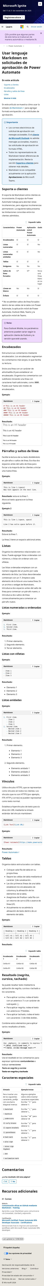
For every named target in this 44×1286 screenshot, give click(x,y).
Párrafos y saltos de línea (14, 91)
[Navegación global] (2, 27)
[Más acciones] (40, 46)
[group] (22, 261)
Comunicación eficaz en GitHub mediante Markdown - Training (19, 1206)
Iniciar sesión (36, 27)
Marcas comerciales (26, 1279)
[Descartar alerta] (40, 4)
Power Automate (15, 46)
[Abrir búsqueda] (27, 27)
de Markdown (15, 108)
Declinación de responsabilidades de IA (18, 1265)
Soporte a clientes (11, 85)
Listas (6, 94)
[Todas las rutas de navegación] (4, 46)
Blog (23, 1268)
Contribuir (34, 1268)
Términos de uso (9, 1279)
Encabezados (9, 88)
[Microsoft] (22, 26)
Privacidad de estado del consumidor (17, 1275)
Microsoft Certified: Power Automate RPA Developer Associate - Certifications (19, 1221)
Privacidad (6, 1272)
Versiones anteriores (10, 1268)
